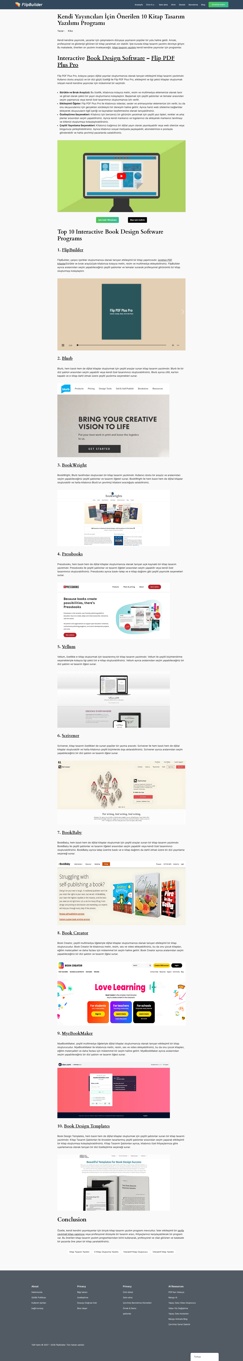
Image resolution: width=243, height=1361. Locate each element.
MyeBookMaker (77, 1033)
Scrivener (70, 736)
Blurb (67, 358)
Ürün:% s (150, 5)
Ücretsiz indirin (218, 5)
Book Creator (75, 933)
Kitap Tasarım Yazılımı (79, 1252)
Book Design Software (115, 58)
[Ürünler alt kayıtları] (155, 4)
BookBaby (72, 832)
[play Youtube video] (121, 176)
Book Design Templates (87, 1126)
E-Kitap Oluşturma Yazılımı (106, 1252)
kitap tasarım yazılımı (124, 47)
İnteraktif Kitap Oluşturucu (135, 1252)
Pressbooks (72, 554)
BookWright (74, 465)
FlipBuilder (72, 250)
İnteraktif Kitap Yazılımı (163, 1252)
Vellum (68, 647)
